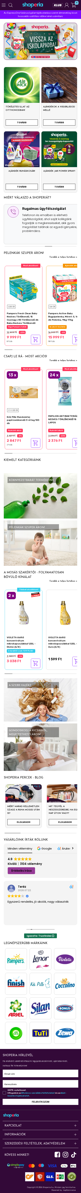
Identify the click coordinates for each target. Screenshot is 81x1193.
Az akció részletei (57, 327)
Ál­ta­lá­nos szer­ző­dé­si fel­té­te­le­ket (38, 1093)
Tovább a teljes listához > (63, 257)
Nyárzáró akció (14, 430)
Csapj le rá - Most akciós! (25, 356)
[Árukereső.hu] (70, 1176)
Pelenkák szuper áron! (24, 253)
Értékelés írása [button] (21, 871)
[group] (23, 807)
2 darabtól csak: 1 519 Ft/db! (21, 651)
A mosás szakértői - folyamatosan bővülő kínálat (34, 575)
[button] (72, 41)
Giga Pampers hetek (17, 327)
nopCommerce (69, 1190)
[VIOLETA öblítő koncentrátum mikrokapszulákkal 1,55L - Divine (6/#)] (23, 612)
